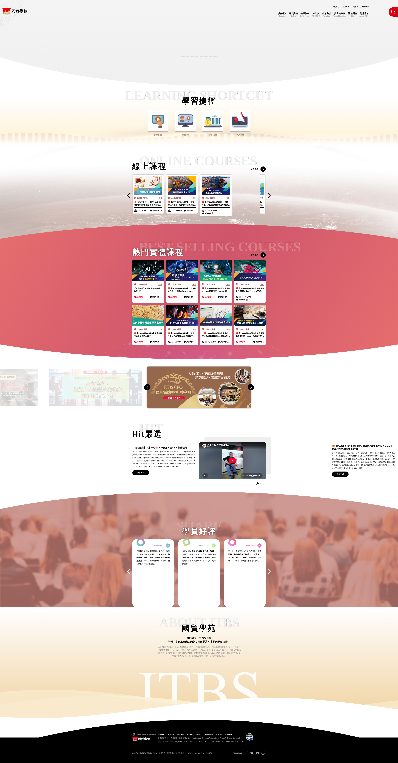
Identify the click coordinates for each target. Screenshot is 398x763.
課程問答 (352, 14)
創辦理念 (364, 14)
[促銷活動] (182, 270)
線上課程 (293, 14)
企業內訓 (326, 14)
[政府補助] (148, 270)
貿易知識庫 (339, 14)
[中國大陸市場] (148, 315)
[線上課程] (148, 185)
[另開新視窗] (199, 387)
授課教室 (304, 14)
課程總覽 (282, 14)
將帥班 (316, 14)
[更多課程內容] (199, 47)
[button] (183, 56)
